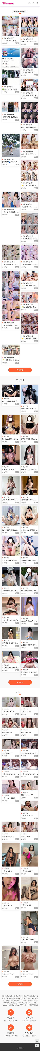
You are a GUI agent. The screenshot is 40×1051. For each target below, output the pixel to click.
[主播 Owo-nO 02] (11, 702)
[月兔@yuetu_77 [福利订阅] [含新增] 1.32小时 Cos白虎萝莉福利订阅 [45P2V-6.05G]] (30, 516)
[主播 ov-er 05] (30, 702)
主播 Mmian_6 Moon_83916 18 (29, 774)
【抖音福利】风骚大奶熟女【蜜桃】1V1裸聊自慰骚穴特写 (29, 96)
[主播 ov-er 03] (30, 723)
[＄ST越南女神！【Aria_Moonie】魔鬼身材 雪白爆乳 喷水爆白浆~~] (11, 296)
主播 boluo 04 (26, 905)
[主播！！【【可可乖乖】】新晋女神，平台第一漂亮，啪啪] (30, 141)
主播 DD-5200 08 (27, 871)
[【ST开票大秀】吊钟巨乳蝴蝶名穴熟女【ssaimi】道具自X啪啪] (30, 58)
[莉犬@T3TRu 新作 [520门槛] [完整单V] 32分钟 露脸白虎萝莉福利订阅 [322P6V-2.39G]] (30, 455)
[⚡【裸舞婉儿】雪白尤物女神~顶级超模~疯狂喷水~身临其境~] (11, 350)
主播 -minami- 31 (8, 836)
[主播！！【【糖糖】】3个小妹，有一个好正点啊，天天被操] (11, 199)
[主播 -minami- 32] (30, 806)
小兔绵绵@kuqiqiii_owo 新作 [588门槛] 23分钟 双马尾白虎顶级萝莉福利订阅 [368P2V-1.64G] (10, 591)
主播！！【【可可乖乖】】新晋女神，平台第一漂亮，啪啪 (29, 154)
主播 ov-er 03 (26, 732)
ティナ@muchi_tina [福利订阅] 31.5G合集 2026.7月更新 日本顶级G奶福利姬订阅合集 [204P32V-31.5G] (10, 620)
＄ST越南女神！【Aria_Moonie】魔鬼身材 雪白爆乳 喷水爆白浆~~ (10, 325)
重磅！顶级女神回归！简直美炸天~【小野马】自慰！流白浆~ (29, 127)
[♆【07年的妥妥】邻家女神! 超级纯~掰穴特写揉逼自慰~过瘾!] (30, 223)
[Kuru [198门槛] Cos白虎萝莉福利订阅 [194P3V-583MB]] (11, 516)
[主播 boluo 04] (30, 889)
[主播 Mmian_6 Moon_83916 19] (11, 764)
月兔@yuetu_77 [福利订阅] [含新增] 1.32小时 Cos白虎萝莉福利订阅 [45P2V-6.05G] (29, 530)
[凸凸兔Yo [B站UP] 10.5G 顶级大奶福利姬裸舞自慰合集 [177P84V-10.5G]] (30, 606)
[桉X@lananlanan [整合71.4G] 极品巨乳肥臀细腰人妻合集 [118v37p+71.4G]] (30, 659)
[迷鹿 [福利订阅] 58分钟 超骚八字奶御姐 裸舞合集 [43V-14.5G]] (11, 633)
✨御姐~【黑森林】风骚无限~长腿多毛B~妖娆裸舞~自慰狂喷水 (29, 185)
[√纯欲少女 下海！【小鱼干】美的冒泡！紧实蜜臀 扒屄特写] (30, 197)
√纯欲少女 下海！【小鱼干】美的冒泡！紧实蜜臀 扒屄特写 (29, 207)
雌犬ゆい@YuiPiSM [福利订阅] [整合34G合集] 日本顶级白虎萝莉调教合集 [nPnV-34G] (10, 469)
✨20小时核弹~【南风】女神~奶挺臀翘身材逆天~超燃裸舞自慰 (29, 339)
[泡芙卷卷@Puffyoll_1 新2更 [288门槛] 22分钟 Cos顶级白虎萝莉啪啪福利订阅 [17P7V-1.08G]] (30, 485)
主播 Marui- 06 (7, 753)
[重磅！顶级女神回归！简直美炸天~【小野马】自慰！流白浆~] (30, 112)
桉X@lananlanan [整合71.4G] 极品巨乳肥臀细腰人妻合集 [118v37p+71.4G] (29, 672)
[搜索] (29, 3)
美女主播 (6, 399)
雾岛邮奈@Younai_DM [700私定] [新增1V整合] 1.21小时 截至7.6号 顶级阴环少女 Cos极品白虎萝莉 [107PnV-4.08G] (10, 500)
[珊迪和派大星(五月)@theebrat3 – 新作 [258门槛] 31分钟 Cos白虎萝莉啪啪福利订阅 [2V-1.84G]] (30, 576)
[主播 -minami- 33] (30, 785)
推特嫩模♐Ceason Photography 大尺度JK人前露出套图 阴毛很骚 (10, 162)
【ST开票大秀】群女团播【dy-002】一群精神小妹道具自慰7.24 (10, 41)
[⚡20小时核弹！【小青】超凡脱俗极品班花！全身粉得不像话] (30, 297)
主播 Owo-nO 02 (8, 711)
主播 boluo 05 (7, 905)
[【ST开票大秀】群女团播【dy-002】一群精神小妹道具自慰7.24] (11, 26)
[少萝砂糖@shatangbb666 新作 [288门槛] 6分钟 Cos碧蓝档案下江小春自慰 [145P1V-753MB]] (30, 546)
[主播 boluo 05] (11, 889)
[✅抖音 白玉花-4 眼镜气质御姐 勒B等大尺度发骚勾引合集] (11, 66)
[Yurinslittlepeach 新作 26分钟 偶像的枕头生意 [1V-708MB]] (11, 657)
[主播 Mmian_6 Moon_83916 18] (30, 764)
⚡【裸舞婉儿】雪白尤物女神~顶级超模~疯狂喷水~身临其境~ (10, 360)
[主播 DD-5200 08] (30, 855)
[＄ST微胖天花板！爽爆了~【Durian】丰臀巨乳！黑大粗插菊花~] (11, 252)
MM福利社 (20, 1048)
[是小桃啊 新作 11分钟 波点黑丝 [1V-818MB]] (30, 633)
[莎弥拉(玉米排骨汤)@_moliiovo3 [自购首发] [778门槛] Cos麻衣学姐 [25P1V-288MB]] (30, 424)
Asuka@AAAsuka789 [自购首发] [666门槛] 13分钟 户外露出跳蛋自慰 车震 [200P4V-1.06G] (10, 401)
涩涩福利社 (8, 3)
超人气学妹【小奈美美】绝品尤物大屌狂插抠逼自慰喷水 (29, 42)
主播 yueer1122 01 (8, 798)
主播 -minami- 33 (27, 795)
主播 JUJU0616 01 (27, 974)
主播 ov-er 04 (7, 732)
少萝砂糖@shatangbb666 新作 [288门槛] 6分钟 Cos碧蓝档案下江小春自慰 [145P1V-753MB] (29, 560)
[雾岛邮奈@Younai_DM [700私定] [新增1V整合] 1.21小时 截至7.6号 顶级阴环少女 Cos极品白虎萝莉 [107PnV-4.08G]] (11, 485)
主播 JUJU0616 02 (8, 974)
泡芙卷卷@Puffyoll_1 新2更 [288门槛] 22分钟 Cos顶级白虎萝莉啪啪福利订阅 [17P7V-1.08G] (29, 500)
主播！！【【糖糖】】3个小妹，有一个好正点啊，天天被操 (10, 212)
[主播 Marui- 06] (11, 744)
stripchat (6, 709)
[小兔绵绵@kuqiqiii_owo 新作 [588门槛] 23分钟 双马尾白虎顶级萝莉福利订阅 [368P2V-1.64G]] (11, 576)
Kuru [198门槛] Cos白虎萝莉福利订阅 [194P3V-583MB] (10, 530)
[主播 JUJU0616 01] (30, 958)
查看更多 (20, 370)
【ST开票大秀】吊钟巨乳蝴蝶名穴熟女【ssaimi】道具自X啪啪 (29, 73)
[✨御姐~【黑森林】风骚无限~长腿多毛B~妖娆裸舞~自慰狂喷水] (30, 170)
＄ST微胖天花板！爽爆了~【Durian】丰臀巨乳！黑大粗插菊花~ (10, 264)
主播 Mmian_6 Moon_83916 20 (29, 753)
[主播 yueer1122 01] (11, 787)
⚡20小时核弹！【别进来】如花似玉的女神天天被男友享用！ (29, 286)
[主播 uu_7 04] (30, 827)
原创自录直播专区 (9, 38)
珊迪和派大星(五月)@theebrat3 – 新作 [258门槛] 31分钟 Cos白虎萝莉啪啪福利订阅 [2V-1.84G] (29, 591)
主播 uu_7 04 (25, 836)
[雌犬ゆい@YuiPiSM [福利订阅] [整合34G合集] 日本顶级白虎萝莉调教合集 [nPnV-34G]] (11, 455)
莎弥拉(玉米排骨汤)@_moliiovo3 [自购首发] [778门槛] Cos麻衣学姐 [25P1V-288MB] (29, 439)
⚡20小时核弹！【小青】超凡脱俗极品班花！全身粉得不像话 (29, 307)
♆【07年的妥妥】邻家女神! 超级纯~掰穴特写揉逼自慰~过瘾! (29, 239)
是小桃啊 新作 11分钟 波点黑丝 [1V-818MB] (29, 645)
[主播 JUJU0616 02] (11, 958)
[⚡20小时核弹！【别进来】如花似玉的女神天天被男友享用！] (30, 276)
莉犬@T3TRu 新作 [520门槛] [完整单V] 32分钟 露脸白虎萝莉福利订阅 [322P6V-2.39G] (29, 469)
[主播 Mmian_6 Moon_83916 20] (30, 744)
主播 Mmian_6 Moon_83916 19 (10, 774)
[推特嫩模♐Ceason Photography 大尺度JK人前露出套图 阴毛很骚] (11, 145)
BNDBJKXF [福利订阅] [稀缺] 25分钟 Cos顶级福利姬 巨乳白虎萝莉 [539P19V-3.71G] (29, 409)
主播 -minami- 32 (27, 816)
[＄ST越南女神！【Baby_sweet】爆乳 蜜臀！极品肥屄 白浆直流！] (30, 252)
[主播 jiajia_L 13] (11, 855)
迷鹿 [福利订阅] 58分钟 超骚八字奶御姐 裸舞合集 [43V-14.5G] (10, 643)
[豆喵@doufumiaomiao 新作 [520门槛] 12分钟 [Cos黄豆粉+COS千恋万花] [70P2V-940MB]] (11, 546)
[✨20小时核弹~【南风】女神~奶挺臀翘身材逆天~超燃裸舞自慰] (30, 323)
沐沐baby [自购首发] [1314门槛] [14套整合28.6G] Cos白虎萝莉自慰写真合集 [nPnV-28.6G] (10, 439)
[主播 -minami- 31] (11, 827)
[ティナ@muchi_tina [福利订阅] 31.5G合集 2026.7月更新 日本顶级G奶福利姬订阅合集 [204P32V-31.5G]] (11, 606)
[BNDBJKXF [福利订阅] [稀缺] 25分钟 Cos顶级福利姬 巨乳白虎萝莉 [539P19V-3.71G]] (30, 394)
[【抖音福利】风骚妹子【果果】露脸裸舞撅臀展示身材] (11, 107)
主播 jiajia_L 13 (7, 871)
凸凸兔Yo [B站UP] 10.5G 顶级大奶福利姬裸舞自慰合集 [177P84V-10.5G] (29, 621)
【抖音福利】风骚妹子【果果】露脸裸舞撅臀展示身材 (10, 117)
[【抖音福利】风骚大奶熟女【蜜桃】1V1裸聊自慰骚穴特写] (30, 85)
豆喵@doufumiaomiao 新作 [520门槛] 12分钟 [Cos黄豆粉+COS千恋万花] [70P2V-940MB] (10, 560)
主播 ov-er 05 (26, 711)
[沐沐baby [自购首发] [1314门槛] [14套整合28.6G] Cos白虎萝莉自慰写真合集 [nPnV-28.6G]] (11, 424)
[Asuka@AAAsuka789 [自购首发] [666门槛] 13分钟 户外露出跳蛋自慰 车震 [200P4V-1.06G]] (11, 391)
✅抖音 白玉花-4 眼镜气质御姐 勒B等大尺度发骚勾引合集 (10, 89)
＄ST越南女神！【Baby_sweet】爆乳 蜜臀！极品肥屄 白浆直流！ (29, 264)
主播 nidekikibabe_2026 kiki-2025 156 (29, 940)
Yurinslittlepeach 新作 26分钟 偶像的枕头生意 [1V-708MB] (10, 668)
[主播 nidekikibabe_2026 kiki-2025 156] (30, 923)
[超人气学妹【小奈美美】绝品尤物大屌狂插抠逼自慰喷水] (30, 26)
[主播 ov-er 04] (11, 723)
